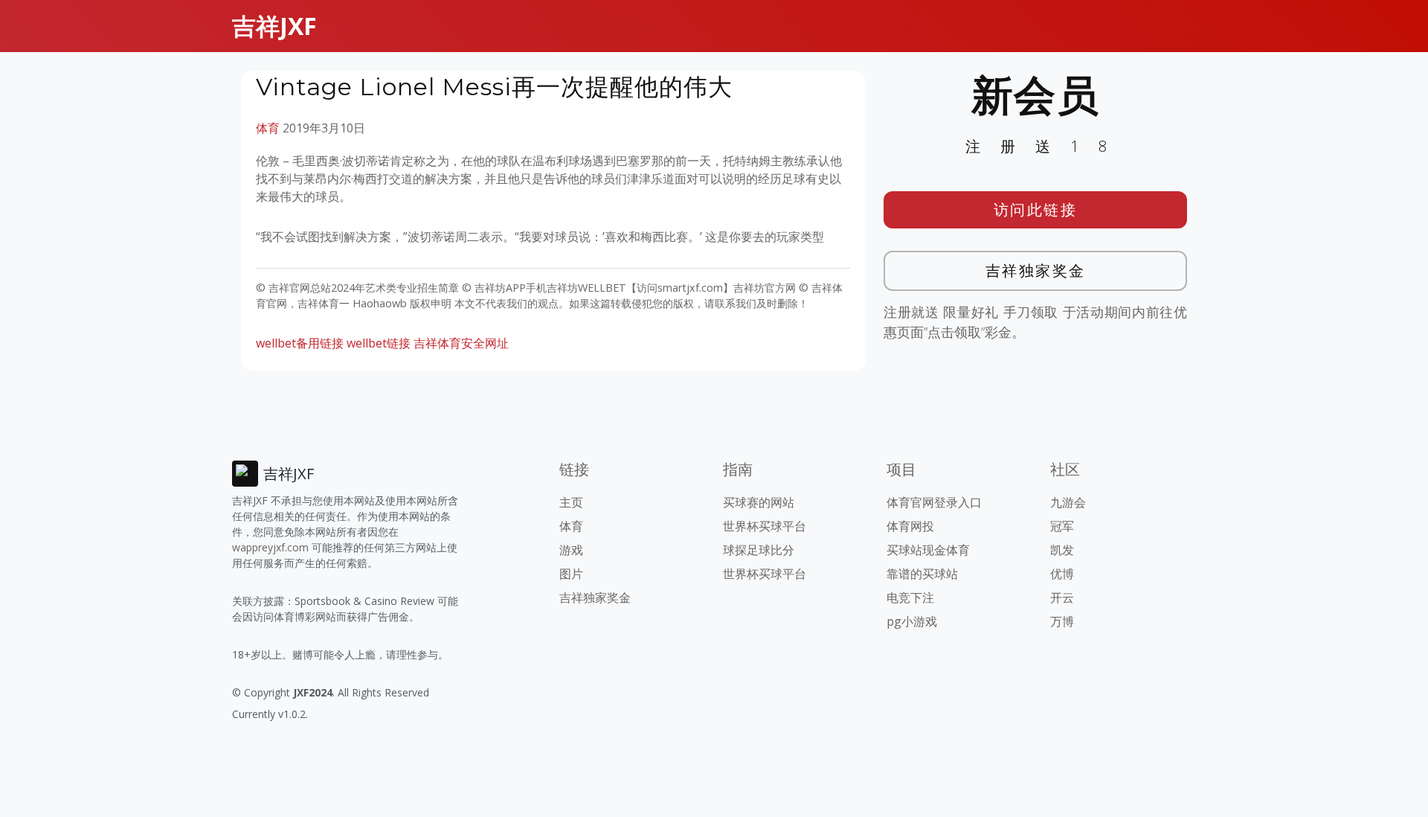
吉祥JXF (274, 26)
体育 (268, 128)
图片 (571, 574)
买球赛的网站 (758, 502)
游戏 (571, 550)
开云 (1062, 597)
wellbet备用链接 (300, 343)
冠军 (1062, 526)
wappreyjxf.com (270, 547)
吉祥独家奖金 (1035, 270)
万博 (1062, 621)
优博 (1062, 574)
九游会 (1068, 502)
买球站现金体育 (928, 550)
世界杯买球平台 (764, 526)
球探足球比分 (758, 550)
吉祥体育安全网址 (461, 343)
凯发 (1062, 550)
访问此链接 (1036, 209)
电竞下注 (910, 597)
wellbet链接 (379, 343)
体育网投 (910, 526)
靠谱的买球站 (922, 574)
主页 (571, 502)
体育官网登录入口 (934, 502)
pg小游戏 (912, 621)
